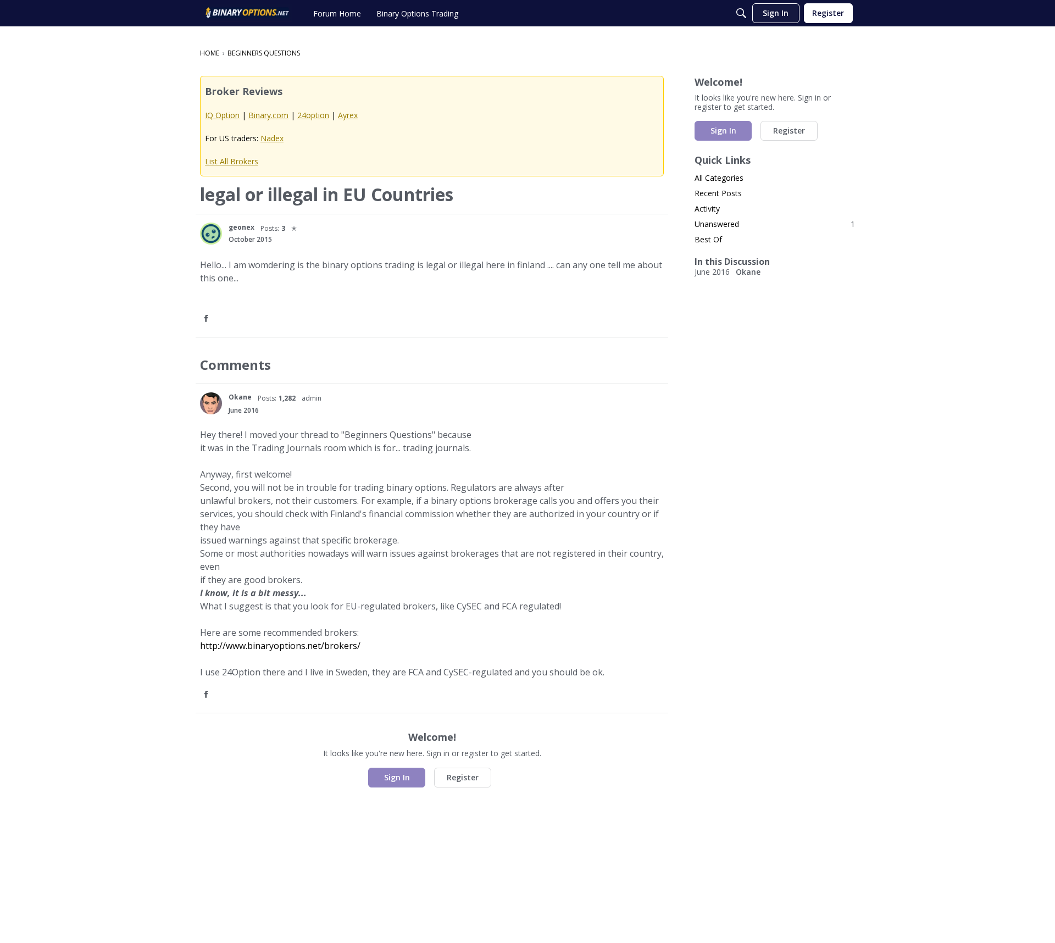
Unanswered (775, 224)
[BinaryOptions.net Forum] (247, 13)
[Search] (741, 13)
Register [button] (463, 777)
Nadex (272, 138)
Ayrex (348, 115)
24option (313, 115)
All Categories (719, 178)
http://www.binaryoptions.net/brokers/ (280, 646)
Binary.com (268, 115)
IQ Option (222, 115)
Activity (707, 208)
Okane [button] (240, 397)
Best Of (708, 239)
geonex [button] (241, 227)
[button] (211, 234)
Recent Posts (718, 193)
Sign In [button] (397, 777)
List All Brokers (231, 161)
